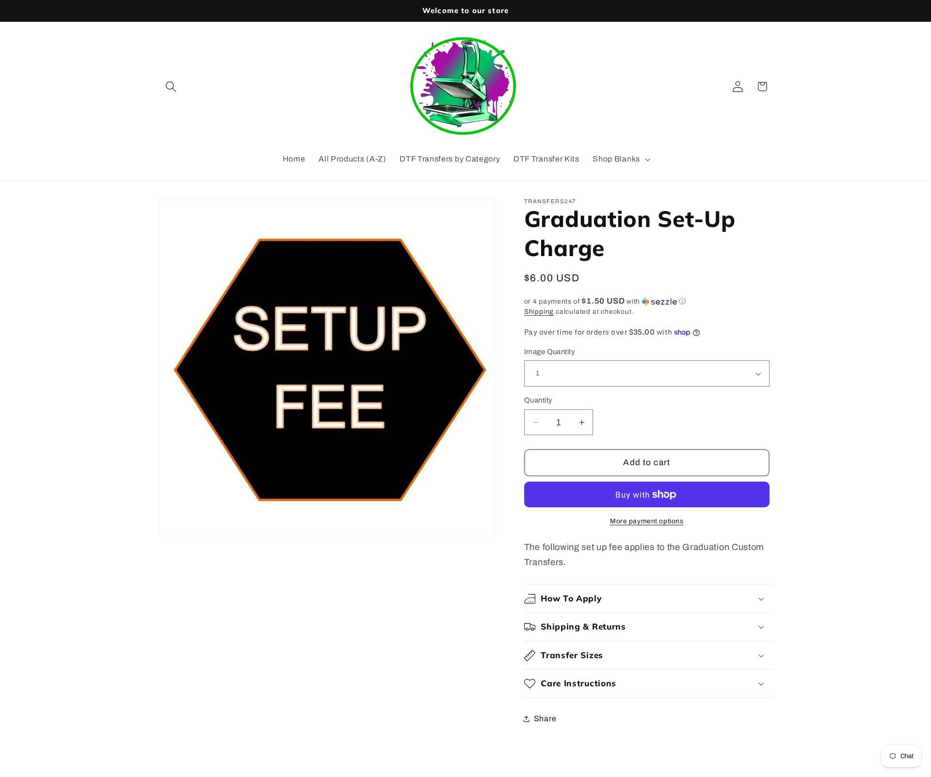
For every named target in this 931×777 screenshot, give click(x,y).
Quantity (538, 400)
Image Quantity (549, 352)
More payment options (647, 521)
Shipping (539, 311)
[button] (171, 86)
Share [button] (545, 718)
